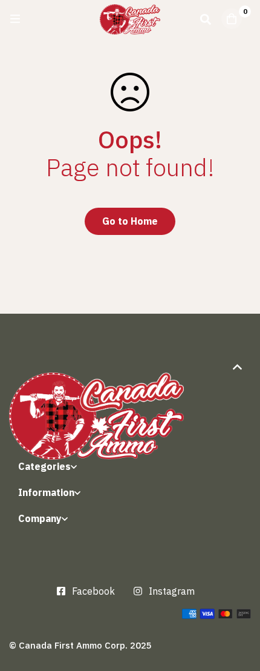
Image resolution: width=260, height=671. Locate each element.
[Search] (205, 18)
